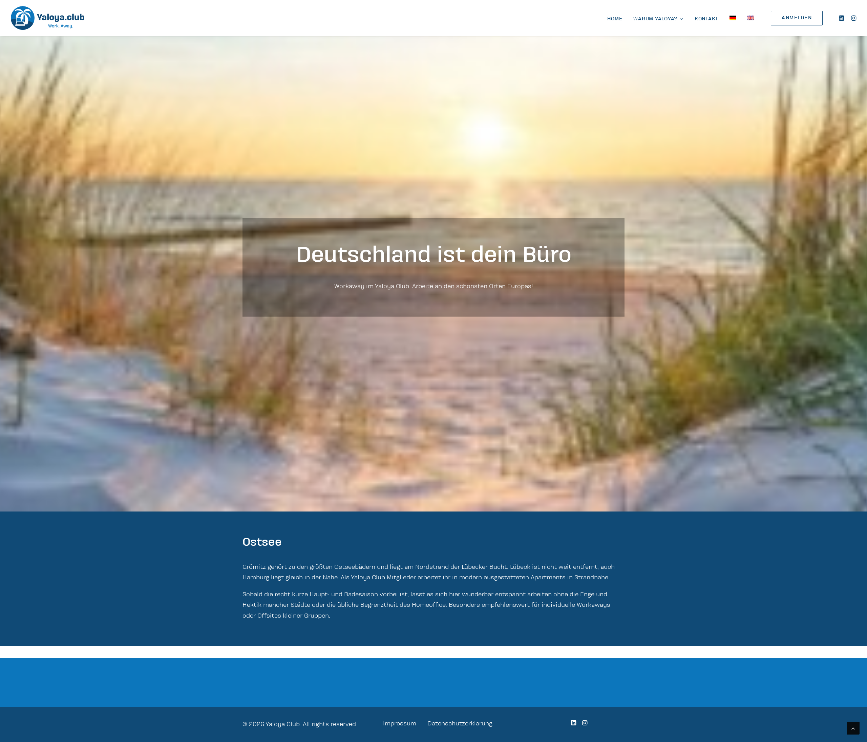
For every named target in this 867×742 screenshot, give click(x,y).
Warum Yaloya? (655, 19)
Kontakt (706, 19)
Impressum (399, 723)
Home (614, 19)
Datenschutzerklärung (459, 723)
